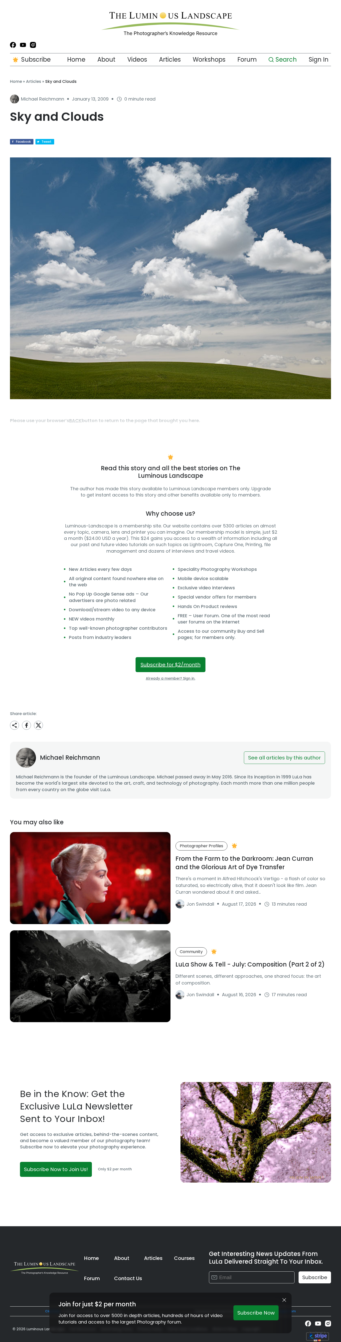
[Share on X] (38, 725)
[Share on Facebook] (26, 725)
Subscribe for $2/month (170, 664)
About (106, 59)
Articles (170, 59)
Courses (184, 1258)
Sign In (319, 59)
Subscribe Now (256, 1312)
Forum (247, 59)
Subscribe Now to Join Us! (56, 1169)
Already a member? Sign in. (170, 678)
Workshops (209, 59)
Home (76, 59)
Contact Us (128, 1278)
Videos (137, 59)
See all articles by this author (284, 757)
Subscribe (36, 59)
